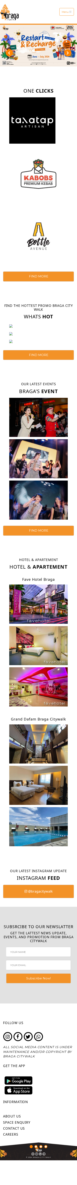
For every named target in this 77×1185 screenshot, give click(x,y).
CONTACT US (14, 1128)
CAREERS (10, 1134)
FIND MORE (38, 276)
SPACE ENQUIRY (16, 1122)
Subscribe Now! (38, 978)
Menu (65, 11)
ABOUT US (12, 1116)
